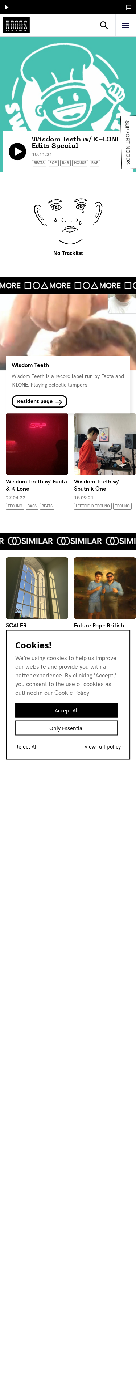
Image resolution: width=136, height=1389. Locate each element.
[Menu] (126, 25)
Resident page (35, 401)
